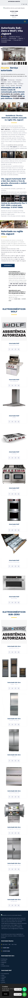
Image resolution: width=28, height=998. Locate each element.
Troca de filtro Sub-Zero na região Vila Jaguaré (12, 259)
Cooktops (20, 83)
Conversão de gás (6, 40)
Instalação (4, 42)
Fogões (3, 85)
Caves (9, 81)
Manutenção (12, 38)
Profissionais (11, 80)
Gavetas (13, 85)
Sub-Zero (7, 129)
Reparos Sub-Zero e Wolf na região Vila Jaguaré (13, 255)
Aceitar (5, 993)
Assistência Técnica (14, 36)
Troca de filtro (17, 40)
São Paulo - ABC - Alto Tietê (9, 944)
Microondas (19, 85)
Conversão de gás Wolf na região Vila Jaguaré (12, 257)
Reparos (21, 38)
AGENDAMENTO (8, 265)
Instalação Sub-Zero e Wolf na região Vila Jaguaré (13, 260)
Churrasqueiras (8, 83)
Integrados (3, 81)
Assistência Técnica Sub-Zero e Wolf (10, 248)
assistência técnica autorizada (15, 145)
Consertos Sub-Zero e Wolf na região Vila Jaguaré (13, 250)
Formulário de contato (10, 94)
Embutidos (18, 80)
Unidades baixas (16, 81)
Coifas (15, 83)
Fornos (7, 85)
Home (4, 36)
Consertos (4, 38)
